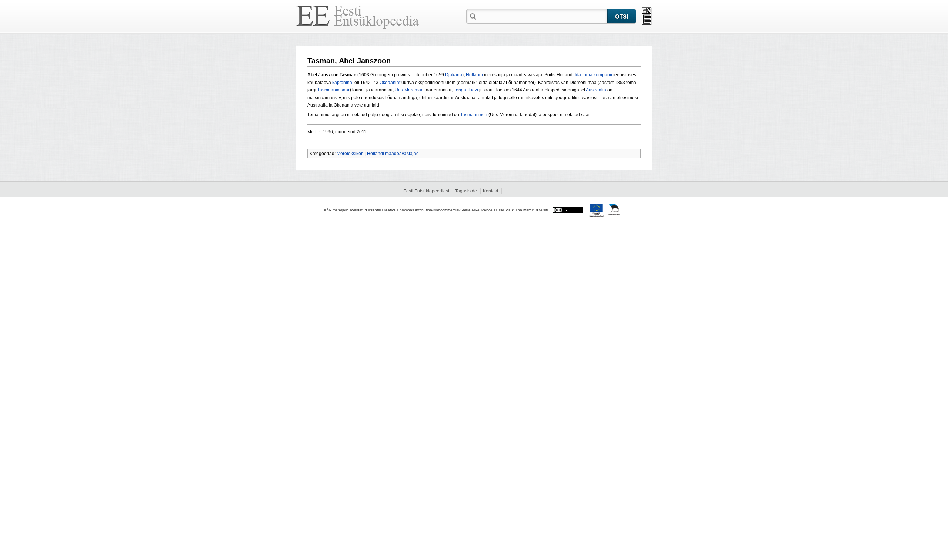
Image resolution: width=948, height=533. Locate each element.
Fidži (473, 90)
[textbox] (542, 16)
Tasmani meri (473, 114)
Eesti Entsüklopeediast (426, 191)
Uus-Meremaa (409, 90)
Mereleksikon (350, 153)
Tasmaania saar (333, 90)
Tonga (460, 90)
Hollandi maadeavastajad (393, 153)
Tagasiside (466, 191)
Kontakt (490, 191)
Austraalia (596, 90)
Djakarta (453, 74)
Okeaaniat (390, 82)
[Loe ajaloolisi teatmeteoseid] (647, 16)
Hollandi (474, 74)
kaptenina (342, 82)
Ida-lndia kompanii (593, 74)
